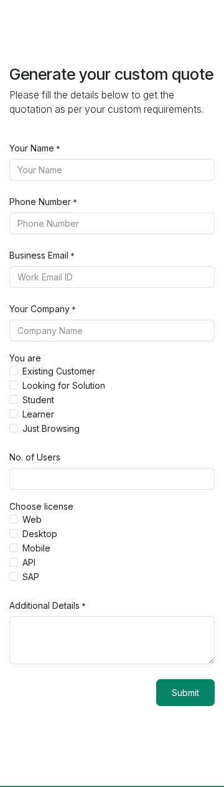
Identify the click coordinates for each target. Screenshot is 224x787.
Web (32, 519)
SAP (30, 576)
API (28, 562)
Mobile (36, 548)
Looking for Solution (63, 385)
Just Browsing (51, 428)
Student (38, 399)
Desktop (39, 533)
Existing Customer (58, 371)
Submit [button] (185, 692)
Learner (38, 414)
